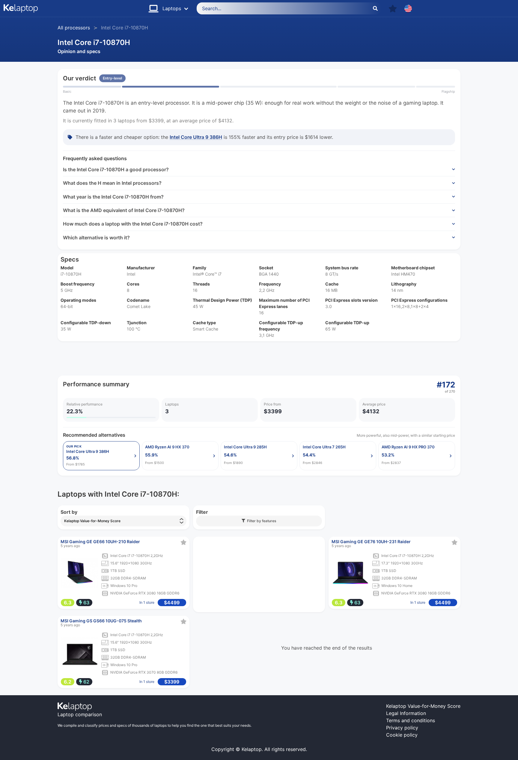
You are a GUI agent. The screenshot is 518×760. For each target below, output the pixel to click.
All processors (74, 28)
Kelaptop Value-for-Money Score (423, 706)
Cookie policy (402, 735)
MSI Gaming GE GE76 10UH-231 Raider (371, 541)
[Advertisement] (237, 358)
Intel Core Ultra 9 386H (196, 137)
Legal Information (406, 713)
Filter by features (260, 521)
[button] (393, 8)
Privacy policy (402, 728)
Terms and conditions (410, 720)
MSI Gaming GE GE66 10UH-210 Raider (100, 541)
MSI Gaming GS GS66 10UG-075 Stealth (101, 620)
